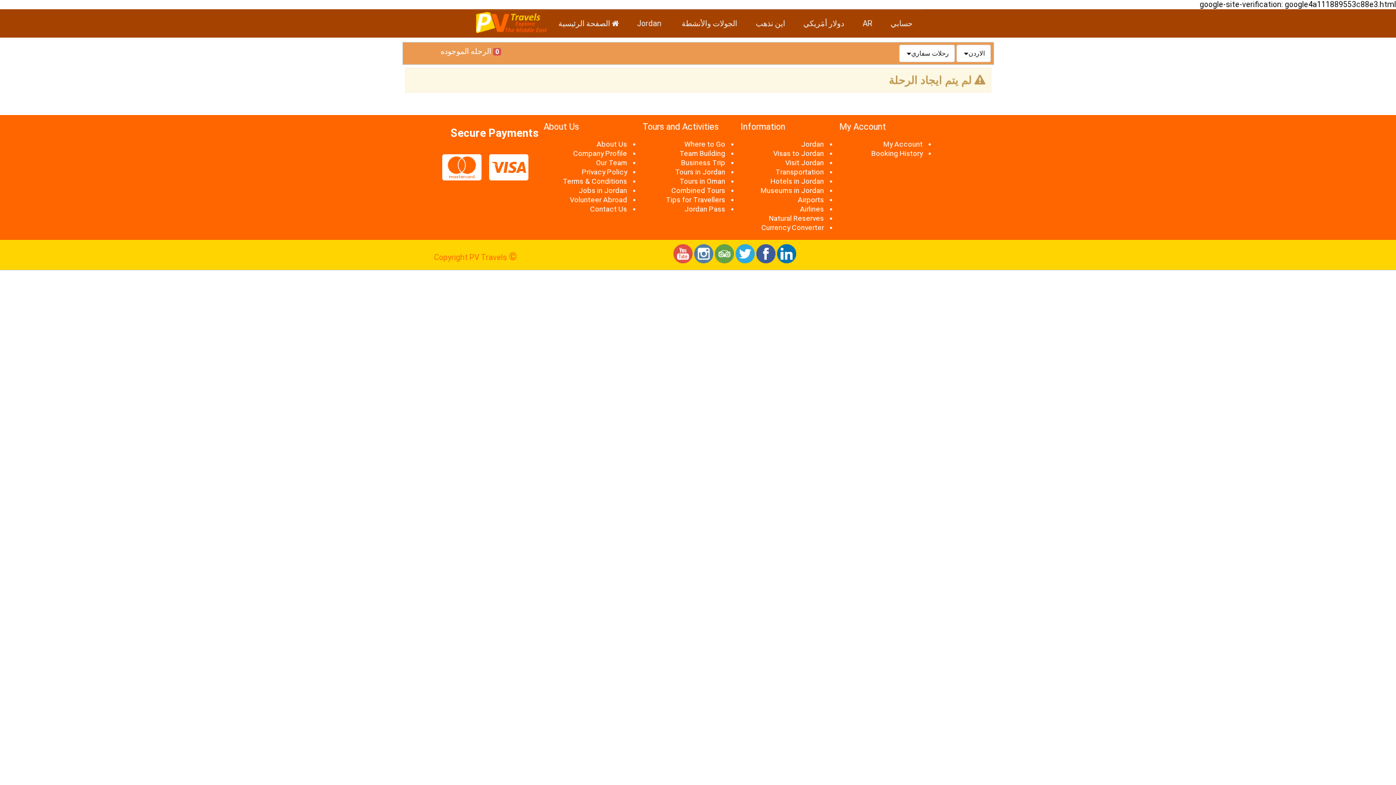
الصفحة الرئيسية (585, 23)
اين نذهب (770, 23)
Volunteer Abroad (598, 200)
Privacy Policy (604, 172)
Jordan (650, 23)
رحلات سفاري (930, 53)
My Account (903, 144)
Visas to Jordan (798, 153)
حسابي (901, 23)
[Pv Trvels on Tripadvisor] (724, 260)
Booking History (897, 153)
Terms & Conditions (595, 181)
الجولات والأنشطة (709, 23)
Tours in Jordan (700, 172)
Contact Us (608, 209)
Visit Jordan (804, 163)
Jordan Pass (704, 209)
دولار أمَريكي (823, 23)
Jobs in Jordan (603, 190)
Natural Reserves (796, 218)
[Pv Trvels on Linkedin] (786, 260)
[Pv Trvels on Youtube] (683, 260)
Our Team (611, 163)
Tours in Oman (702, 181)
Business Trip (703, 163)
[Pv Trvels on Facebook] (765, 260)
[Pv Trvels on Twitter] (745, 260)
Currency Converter (792, 228)
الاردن (976, 53)
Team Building (702, 153)
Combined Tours (698, 190)
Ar (867, 23)
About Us (612, 144)
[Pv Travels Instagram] (703, 260)
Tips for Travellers (695, 200)
